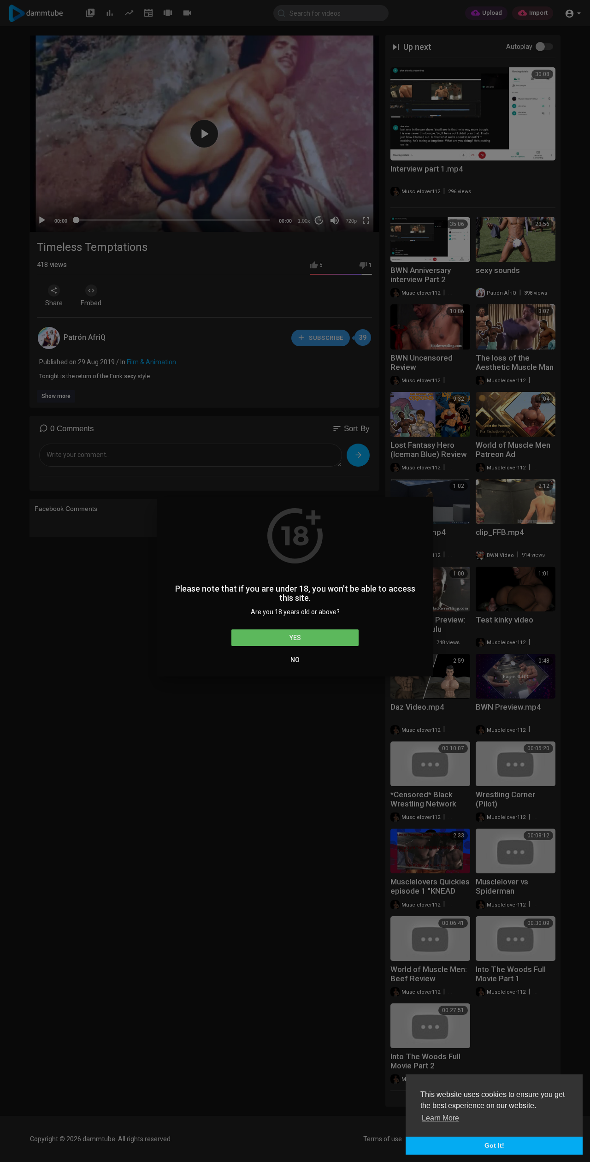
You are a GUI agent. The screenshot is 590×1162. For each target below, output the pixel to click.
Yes (295, 637)
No (295, 660)
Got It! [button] (494, 1145)
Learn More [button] (440, 1118)
